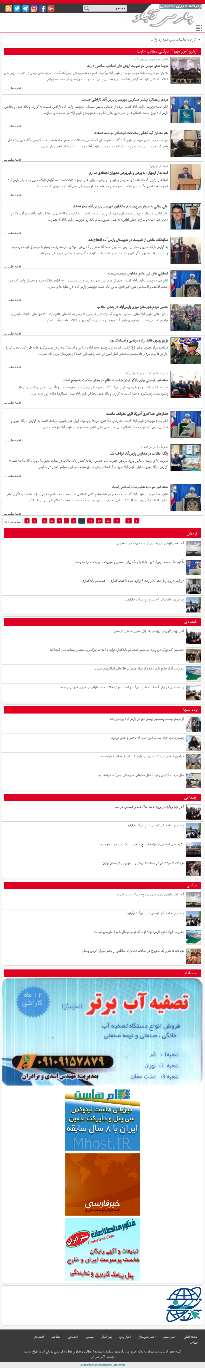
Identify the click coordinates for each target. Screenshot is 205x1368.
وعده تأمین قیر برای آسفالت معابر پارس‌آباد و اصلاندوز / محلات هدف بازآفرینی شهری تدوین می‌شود (122, 687)
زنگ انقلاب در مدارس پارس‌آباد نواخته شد (139, 453)
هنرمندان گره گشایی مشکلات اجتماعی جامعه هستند (131, 133)
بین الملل (106, 1337)
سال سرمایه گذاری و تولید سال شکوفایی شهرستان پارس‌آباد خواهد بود (141, 775)
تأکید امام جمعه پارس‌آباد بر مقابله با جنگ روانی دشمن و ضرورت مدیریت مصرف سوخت (129, 562)
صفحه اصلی (191, 1337)
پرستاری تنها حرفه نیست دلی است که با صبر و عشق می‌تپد (147, 738)
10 (81, 520)
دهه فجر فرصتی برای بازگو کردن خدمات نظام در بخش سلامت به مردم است (116, 380)
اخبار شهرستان (147, 1337)
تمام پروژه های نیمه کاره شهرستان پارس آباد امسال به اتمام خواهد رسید (140, 756)
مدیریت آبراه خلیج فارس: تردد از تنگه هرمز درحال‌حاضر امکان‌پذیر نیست (139, 668)
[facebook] (42, 8)
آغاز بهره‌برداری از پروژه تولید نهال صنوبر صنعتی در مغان (149, 631)
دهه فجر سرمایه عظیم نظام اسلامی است (140, 487)
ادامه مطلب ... (12, 88)
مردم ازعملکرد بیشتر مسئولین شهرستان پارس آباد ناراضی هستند (125, 99)
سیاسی (192, 885)
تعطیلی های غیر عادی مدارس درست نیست (138, 273)
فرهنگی (192, 534)
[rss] (8, 8)
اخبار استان (169, 1337)
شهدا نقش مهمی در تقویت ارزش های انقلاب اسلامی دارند (127, 66)
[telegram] (25, 8)
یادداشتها (190, 709)
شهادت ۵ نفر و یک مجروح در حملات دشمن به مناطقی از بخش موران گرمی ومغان (133, 951)
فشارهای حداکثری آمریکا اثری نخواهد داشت (137, 414)
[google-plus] (51, 8)
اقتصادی (191, 621)
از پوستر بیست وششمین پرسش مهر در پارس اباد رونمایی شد (147, 719)
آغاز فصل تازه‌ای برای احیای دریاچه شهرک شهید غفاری (150, 543)
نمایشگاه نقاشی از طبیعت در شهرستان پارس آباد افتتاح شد (128, 240)
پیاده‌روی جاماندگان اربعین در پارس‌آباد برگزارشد (154, 599)
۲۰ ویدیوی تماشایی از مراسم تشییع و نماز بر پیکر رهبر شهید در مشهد (141, 844)
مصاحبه (55, 1337)
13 (108, 520)
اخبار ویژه (125, 1337)
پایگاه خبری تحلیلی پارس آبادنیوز (167, 15)
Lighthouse (118, 1364)
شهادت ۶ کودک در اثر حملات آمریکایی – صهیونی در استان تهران (143, 863)
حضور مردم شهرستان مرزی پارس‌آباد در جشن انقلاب (132, 307)
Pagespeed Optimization (95, 1364)
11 (90, 520)
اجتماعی (191, 797)
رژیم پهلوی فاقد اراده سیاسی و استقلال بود (139, 340)
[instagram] (34, 8)
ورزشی (194, 1342)
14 (116, 520)
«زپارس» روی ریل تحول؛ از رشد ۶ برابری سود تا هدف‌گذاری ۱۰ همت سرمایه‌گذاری (133, 581)
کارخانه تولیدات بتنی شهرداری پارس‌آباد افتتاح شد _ (163, 40)
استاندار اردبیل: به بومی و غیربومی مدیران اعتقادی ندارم (128, 173)
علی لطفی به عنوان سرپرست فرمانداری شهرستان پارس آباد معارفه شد (120, 206)
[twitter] (17, 8)
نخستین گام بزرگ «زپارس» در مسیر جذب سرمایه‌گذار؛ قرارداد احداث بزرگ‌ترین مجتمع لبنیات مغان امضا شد (117, 650)
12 (99, 520)
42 (128, 520)
